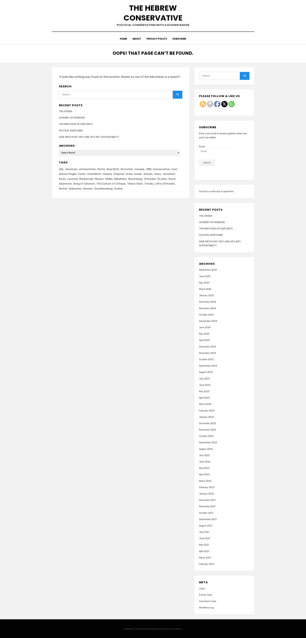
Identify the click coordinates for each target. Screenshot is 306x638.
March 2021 (205, 557)
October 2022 (206, 436)
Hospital (118, 173)
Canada (139, 169)
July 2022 (204, 455)
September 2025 (208, 270)
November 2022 (207, 429)
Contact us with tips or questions (216, 191)
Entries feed (205, 595)
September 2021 (208, 519)
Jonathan (169, 173)
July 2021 (204, 532)
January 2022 (206, 493)
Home (123, 38)
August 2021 (205, 525)
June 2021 (204, 538)
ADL (61, 169)
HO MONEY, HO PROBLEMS (72, 117)
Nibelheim (120, 178)
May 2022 (204, 468)
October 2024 (206, 314)
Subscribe (179, 38)
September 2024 (208, 321)
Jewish (147, 173)
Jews (157, 173)
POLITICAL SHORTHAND (71, 130)
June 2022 (205, 461)
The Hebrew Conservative (153, 13)
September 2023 (208, 366)
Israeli (138, 173)
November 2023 (207, 353)
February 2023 (207, 410)
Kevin (62, 178)
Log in (202, 588)
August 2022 (206, 449)
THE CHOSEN (65, 111)
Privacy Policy (156, 38)
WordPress (177, 629)
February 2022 (207, 487)
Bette (101, 169)
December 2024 (207, 302)
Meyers (99, 178)
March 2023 (205, 404)
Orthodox (150, 178)
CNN (148, 169)
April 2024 (204, 340)
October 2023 (206, 359)
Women (88, 188)
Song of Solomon (84, 183)
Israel (129, 173)
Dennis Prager (67, 173)
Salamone (65, 183)
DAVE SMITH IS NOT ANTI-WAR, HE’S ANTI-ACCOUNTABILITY (89, 137)
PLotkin (162, 178)
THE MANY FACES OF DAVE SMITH (76, 124)
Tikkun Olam (135, 183)
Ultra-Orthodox (165, 183)
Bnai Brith (113, 169)
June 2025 (205, 276)
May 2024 (204, 334)
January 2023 (206, 417)
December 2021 (207, 500)
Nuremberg (135, 178)
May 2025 (204, 282)
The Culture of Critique (110, 183)
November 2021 (207, 506)
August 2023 (206, 372)
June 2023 (205, 385)
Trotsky (149, 183)
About (136, 38)
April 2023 (204, 397)
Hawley (107, 173)
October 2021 (206, 513)
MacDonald (86, 178)
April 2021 (204, 551)
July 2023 (204, 378)
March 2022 (205, 481)
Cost (174, 169)
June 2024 (205, 327)
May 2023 (204, 391)
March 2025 (205, 289)
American (71, 169)
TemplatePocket (152, 629)
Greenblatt (94, 173)
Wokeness (75, 188)
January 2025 (206, 295)
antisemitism (87, 169)
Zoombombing (103, 188)
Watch (63, 188)
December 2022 (207, 423)
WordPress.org (206, 607)
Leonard (72, 178)
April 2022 (204, 474)
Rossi (172, 178)
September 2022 (208, 442)
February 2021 (206, 564)
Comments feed (207, 601)
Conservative (161, 169)
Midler (109, 178)
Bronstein (127, 169)
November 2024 (207, 308)
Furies (82, 173)
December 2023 (207, 346)
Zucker (118, 188)
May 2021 (204, 544)
